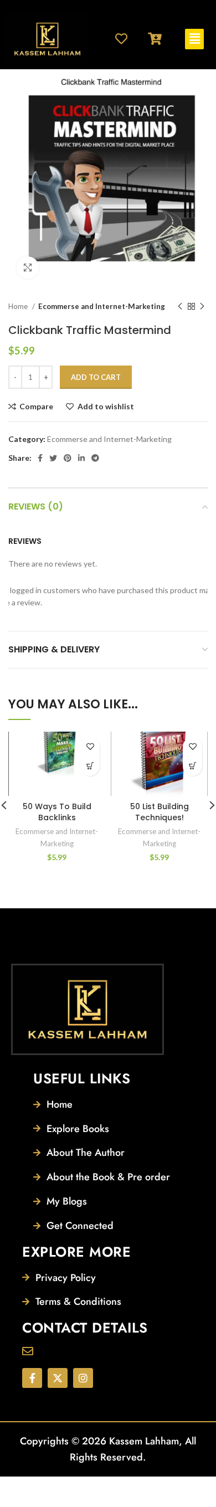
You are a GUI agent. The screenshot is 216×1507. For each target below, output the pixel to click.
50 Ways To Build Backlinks (57, 812)
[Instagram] (83, 1378)
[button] (194, 39)
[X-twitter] (58, 1378)
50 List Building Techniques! (159, 812)
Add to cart (96, 377)
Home (18, 306)
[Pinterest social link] (67, 458)
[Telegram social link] (95, 458)
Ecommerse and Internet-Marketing (101, 306)
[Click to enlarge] (28, 267)
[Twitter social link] (53, 458)
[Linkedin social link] (81, 458)
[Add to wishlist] (90, 747)
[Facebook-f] (32, 1378)
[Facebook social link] (40, 458)
